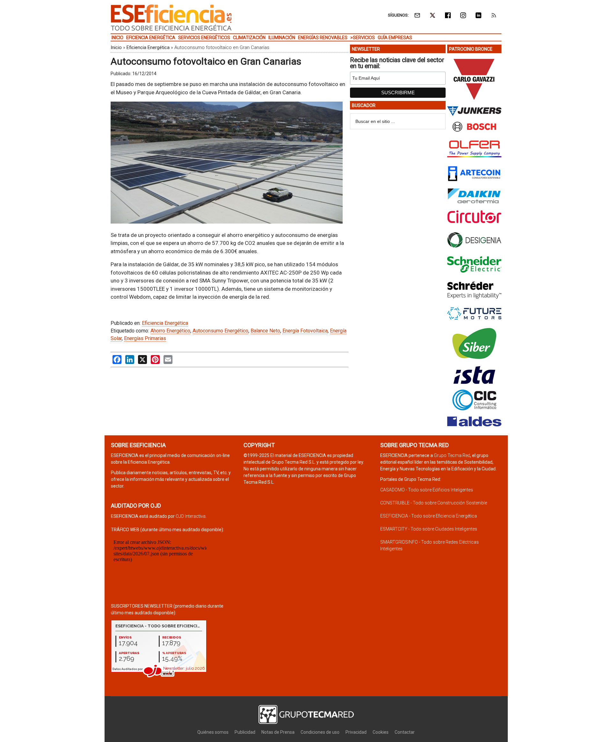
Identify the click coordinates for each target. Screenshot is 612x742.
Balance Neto (265, 331)
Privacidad (356, 732)
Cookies (381, 732)
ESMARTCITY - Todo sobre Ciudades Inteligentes (428, 529)
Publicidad (245, 732)
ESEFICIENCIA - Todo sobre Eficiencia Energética (428, 515)
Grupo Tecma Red (452, 455)
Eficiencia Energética (148, 47)
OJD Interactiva (191, 516)
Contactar (405, 732)
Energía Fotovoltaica (305, 331)
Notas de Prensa (278, 732)
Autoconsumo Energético (220, 331)
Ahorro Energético (170, 331)
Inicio (116, 47)
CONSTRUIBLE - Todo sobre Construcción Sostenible (433, 502)
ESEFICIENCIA (171, 17)
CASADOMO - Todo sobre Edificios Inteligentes (426, 489)
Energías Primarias (145, 338)
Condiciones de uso (320, 732)
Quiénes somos (213, 732)
